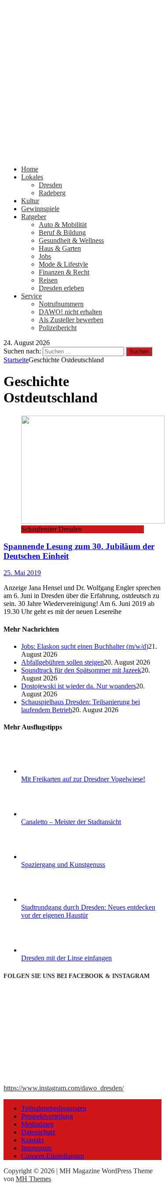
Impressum (36, 1148)
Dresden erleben (61, 288)
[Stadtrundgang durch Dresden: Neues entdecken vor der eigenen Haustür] (54, 899)
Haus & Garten (60, 248)
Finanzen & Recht (64, 272)
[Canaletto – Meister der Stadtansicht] (54, 814)
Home (29, 169)
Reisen (48, 280)
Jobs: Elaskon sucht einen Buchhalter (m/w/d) (84, 646)
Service (31, 296)
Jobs (45, 256)
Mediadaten (37, 1124)
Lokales (32, 177)
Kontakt (32, 1140)
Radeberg (52, 193)
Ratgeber (33, 216)
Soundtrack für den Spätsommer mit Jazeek (81, 670)
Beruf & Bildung (62, 232)
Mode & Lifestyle (63, 264)
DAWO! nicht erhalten (70, 312)
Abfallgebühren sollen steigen (62, 662)
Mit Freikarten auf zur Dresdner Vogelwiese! (83, 779)
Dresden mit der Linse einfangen (66, 958)
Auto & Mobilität (63, 224)
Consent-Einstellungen (52, 1156)
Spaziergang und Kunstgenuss (63, 864)
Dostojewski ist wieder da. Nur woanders (78, 686)
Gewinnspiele (40, 208)
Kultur (30, 201)
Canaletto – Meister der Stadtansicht (71, 822)
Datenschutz (38, 1132)
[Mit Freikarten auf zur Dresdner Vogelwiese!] (54, 771)
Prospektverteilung (47, 1116)
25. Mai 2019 (22, 572)
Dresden (50, 185)
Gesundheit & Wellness (71, 240)
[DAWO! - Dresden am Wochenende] (82, 154)
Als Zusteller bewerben (71, 320)
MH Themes (33, 1179)
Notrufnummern (61, 304)
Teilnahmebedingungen (53, 1108)
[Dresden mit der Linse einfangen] (54, 950)
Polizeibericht (58, 327)
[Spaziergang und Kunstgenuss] (54, 856)
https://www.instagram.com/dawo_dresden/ (64, 1088)
